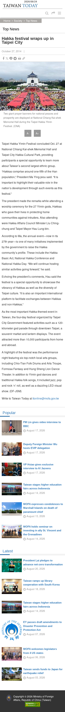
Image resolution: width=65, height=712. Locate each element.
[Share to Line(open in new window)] (11, 58)
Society (18, 20)
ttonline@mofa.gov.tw (46, 398)
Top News (31, 20)
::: (4, 1)
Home (6, 20)
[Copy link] (23, 58)
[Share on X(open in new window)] (7, 58)
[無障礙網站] (32, 704)
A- (28, 133)
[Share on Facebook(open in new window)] (3, 58)
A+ (37, 133)
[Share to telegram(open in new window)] (15, 58)
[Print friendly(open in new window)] (19, 58)
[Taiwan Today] (20, 5)
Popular (9, 413)
